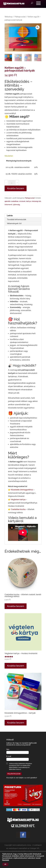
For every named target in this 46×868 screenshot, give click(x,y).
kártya (28, 201)
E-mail (8, 756)
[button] (38, 27)
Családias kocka (18, 509)
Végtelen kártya (18, 499)
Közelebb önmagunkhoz (22, 489)
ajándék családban (12, 201)
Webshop (9, 17)
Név (7, 749)
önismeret (8, 204)
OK (5, 864)
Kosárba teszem (15, 188)
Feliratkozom (13, 774)
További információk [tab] (16, 219)
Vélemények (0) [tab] (14, 223)
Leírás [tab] (10, 215)
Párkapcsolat (20, 17)
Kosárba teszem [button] (15, 606)
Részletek (5, 860)
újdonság (16, 204)
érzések (22, 201)
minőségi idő (36, 201)
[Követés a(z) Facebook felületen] (23, 835)
